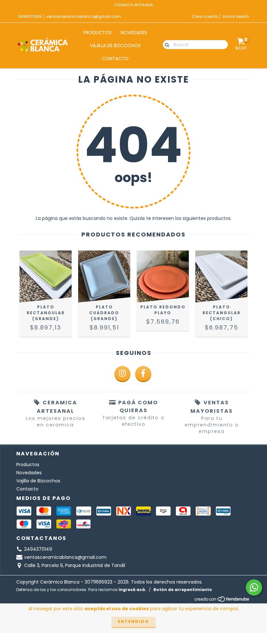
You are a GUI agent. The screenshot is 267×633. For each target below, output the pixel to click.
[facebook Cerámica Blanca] (143, 374)
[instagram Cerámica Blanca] (122, 374)
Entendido (133, 621)
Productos (97, 32)
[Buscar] (165, 44)
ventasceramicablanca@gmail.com (83, 16)
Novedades (134, 32)
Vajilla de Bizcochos (115, 45)
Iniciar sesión (236, 16)
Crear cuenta (205, 16)
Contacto (115, 58)
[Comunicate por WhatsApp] (254, 587)
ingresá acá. (132, 589)
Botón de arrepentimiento (182, 589)
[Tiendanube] (222, 600)
